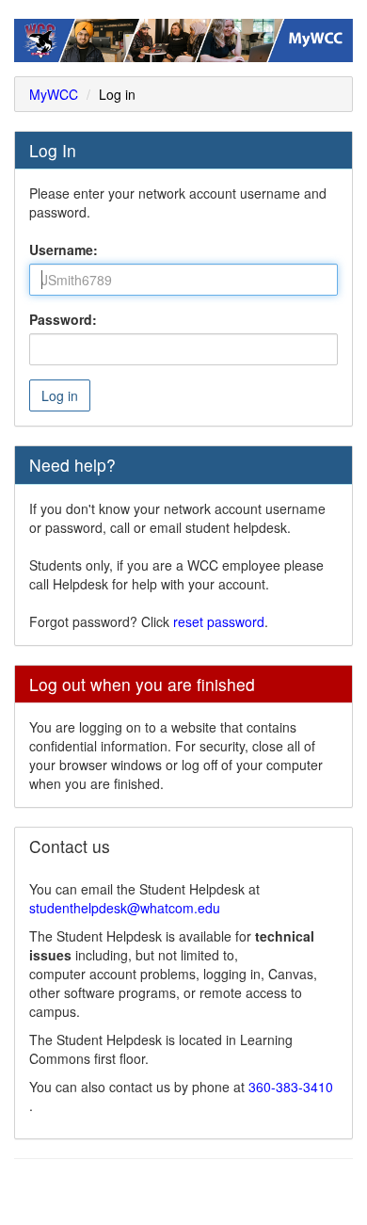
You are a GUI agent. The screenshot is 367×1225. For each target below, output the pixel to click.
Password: (63, 319)
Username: (63, 249)
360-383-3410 (290, 1086)
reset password (218, 621)
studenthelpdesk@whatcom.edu (124, 907)
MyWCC (53, 94)
